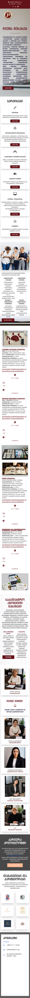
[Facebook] (13, 6)
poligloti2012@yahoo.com (16, 2)
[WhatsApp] (15, 6)
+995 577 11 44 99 (16, 4)
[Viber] (17, 6)
